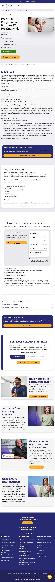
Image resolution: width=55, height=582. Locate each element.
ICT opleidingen (5, 560)
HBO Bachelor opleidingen (8, 542)
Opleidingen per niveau (8, 10)
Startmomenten (31, 64)
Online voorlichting (36, 10)
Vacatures (39, 553)
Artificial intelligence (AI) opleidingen (7, 551)
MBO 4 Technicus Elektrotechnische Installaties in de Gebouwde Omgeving (27, 562)
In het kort (4, 64)
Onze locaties (40, 550)
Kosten (22, 64)
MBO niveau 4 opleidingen (7, 547)
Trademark (35, 576)
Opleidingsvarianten (11, 138)
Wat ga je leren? (13, 64)
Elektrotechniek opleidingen (8, 555)
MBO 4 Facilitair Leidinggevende (27, 558)
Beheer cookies (36, 573)
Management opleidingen (7, 557)
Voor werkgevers (47, 10)
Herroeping (44, 573)
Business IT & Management (8, 14)
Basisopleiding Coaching (25, 551)
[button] (49, 577)
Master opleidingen (6, 539)
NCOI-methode (41, 539)
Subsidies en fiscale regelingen (45, 547)
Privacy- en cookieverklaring (24, 576)
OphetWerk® (40, 545)
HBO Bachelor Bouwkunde (26, 539)
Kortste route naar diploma (44, 542)
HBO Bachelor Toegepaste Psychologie (26, 543)
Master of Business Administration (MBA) (24, 554)
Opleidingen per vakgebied (22, 10)
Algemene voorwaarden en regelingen (22, 573)
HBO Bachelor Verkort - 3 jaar (9, 545)
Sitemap (9, 573)
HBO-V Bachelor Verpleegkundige (23, 547)
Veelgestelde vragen (42, 556)
